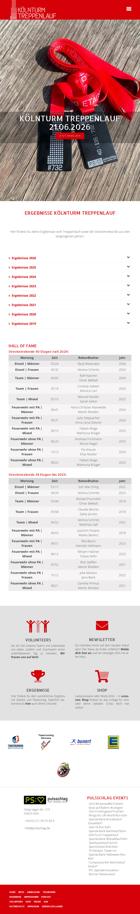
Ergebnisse (38, 690)
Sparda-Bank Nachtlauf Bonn (107, 831)
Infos (21, 892)
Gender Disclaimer (52, 906)
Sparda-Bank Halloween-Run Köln (106, 856)
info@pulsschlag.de (37, 828)
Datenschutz (17, 906)
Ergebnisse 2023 (24, 286)
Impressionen (31, 897)
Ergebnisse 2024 (24, 277)
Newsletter (102, 639)
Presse (37, 901)
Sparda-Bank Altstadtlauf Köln (108, 839)
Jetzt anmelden (70, 135)
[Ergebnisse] (38, 676)
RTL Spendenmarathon (104, 870)
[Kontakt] (102, 625)
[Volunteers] (38, 626)
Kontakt (46, 897)
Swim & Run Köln (100, 827)
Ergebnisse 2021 (24, 305)
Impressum (33, 906)
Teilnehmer (49, 892)
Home (12, 892)
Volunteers (38, 639)
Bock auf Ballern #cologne (106, 808)
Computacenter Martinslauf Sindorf (106, 864)
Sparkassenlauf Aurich (103, 843)
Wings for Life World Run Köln (108, 815)
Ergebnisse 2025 (24, 267)
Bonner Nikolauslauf (102, 874)
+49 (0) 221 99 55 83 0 (39, 821)
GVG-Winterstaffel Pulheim (106, 804)
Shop (102, 690)
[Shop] (102, 676)
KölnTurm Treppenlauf (103, 835)
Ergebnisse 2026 (24, 258)
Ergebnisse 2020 (24, 314)
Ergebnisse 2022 (24, 295)
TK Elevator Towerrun (103, 850)
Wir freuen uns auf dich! (38, 655)
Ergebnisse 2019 (24, 324)
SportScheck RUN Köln (103, 847)
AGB (46, 901)
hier (28, 703)
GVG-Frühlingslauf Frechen (106, 811)
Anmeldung (33, 892)
